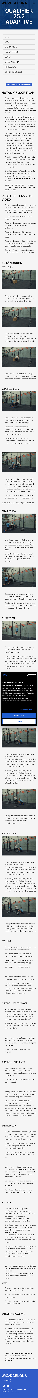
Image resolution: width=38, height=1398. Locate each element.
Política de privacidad (19, 1389)
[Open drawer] (34, 3)
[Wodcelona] (14, 1375)
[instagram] (4, 1386)
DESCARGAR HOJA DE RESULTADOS (19, 84)
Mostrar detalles (26, 709)
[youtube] (8, 1386)
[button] (19, 37)
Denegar (19, 721)
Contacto (5, 1389)
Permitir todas (19, 715)
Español (6, 1380)
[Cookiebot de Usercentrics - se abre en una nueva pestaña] (27, 675)
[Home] (14, 3)
